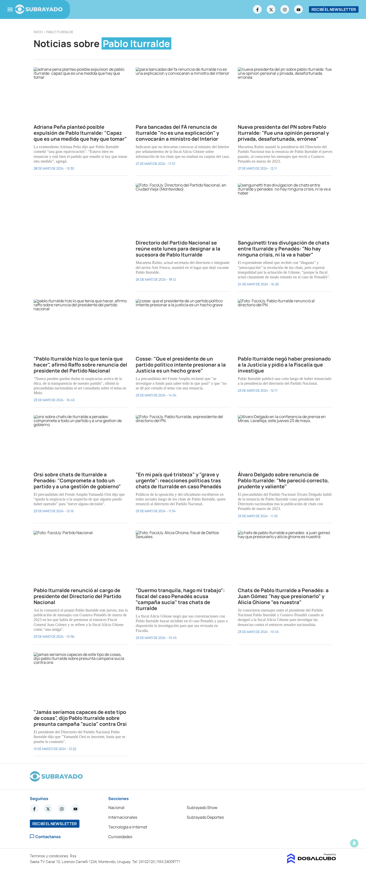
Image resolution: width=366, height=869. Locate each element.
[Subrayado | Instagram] (285, 9)
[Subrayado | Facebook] (257, 9)
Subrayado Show (202, 807)
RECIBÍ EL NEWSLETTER (333, 9)
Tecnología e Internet (127, 827)
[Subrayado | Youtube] (299, 9)
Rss (73, 856)
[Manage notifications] (354, 843)
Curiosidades (120, 836)
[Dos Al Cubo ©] (311, 862)
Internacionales (122, 817)
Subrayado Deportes (205, 817)
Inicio (38, 32)
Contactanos (48, 836)
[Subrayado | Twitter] (271, 9)
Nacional (116, 807)
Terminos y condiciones (49, 856)
